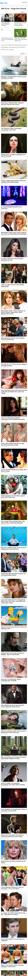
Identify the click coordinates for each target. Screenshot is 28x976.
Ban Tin (3, 3)
